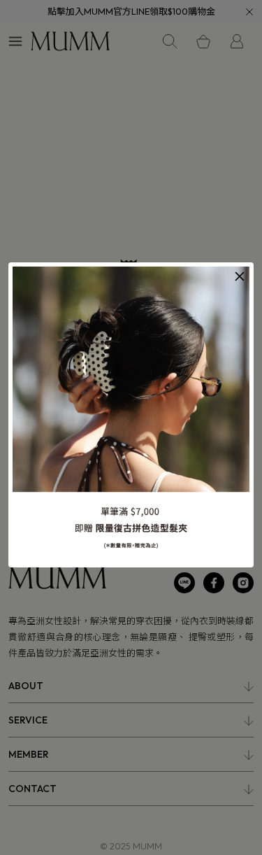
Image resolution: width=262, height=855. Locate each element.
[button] (240, 276)
